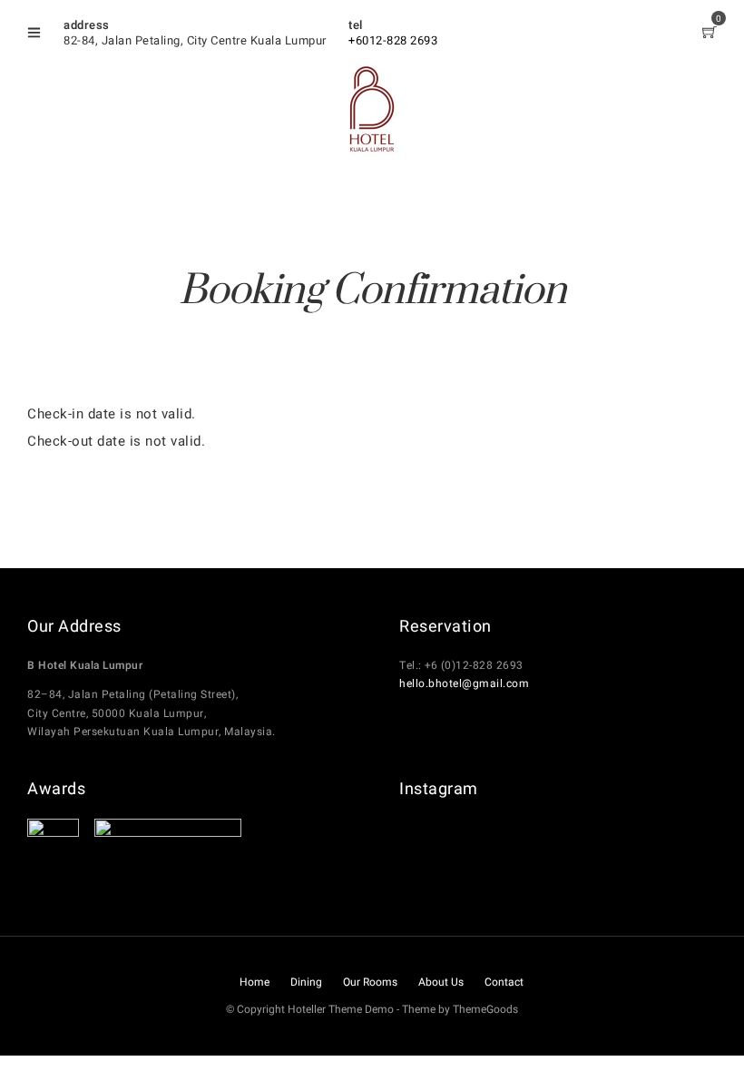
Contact (504, 982)
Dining (306, 982)
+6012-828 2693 (392, 40)
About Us (441, 982)
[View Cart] (710, 34)
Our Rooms (370, 982)
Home (254, 982)
